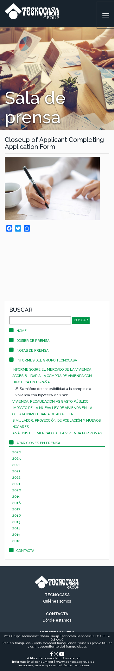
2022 (16, 478)
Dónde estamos (57, 620)
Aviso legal (70, 658)
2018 (16, 503)
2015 (16, 522)
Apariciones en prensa (38, 443)
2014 (16, 528)
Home (21, 331)
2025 (16, 459)
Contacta (25, 551)
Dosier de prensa (32, 341)
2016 (16, 516)
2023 (16, 471)
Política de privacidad (43, 658)
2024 (16, 465)
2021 (16, 484)
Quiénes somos (57, 601)
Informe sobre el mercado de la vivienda (51, 369)
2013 (16, 535)
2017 (16, 509)
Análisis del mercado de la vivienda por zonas (57, 433)
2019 (16, 497)
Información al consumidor (32, 661)
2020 (16, 490)
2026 (16, 452)
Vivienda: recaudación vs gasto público (50, 401)
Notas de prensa (32, 350)
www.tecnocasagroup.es (75, 661)
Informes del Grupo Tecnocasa (46, 360)
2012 (16, 541)
